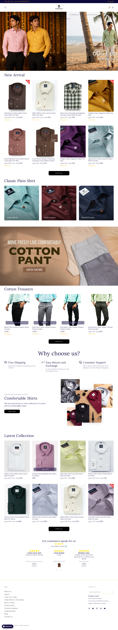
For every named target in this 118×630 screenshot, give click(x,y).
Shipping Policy (10, 611)
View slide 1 (56, 67)
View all (59, 173)
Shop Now (12, 411)
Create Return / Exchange (14, 600)
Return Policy (9, 603)
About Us (7, 591)
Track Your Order (10, 597)
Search (7, 594)
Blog (6, 614)
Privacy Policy (9, 605)
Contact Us (8, 617)
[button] (5, 7)
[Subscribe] (113, 592)
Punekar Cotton (13, 625)
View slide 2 (61, 67)
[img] (59, 544)
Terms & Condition (11, 608)
